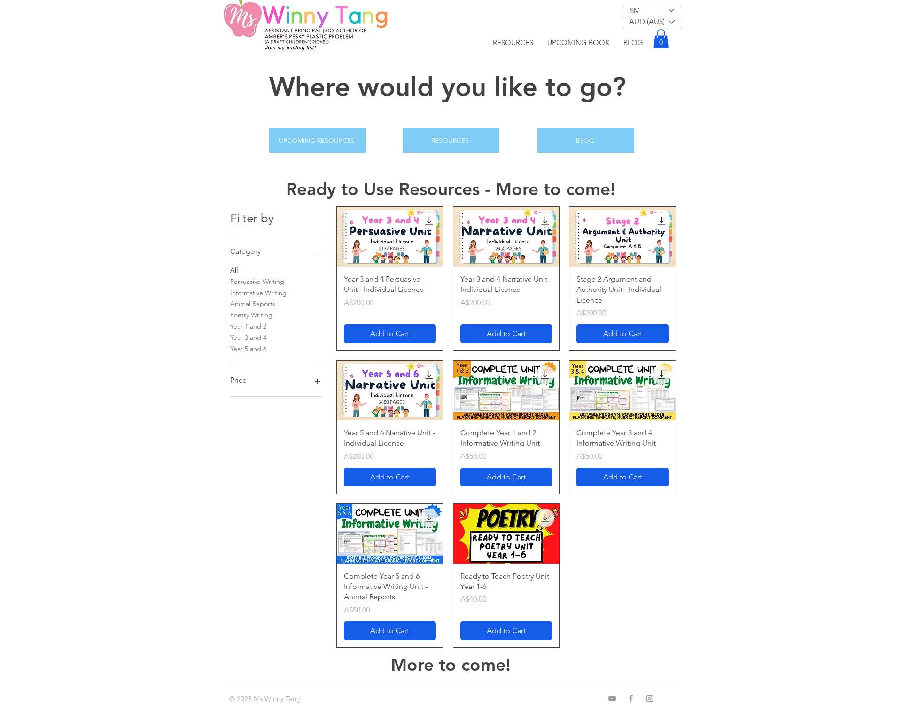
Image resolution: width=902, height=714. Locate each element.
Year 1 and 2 (248, 326)
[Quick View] (390, 237)
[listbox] (652, 21)
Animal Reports (252, 303)
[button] (652, 21)
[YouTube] (612, 698)
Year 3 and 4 (248, 337)
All (234, 270)
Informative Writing (258, 293)
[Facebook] (631, 698)
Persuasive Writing (257, 281)
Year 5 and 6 (248, 349)
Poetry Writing (251, 315)
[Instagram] (649, 698)
